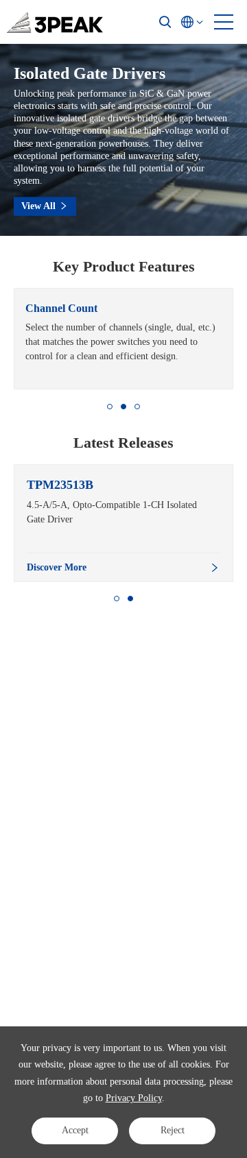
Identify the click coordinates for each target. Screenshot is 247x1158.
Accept (75, 1130)
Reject (173, 1130)
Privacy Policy (134, 1098)
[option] (123, 338)
